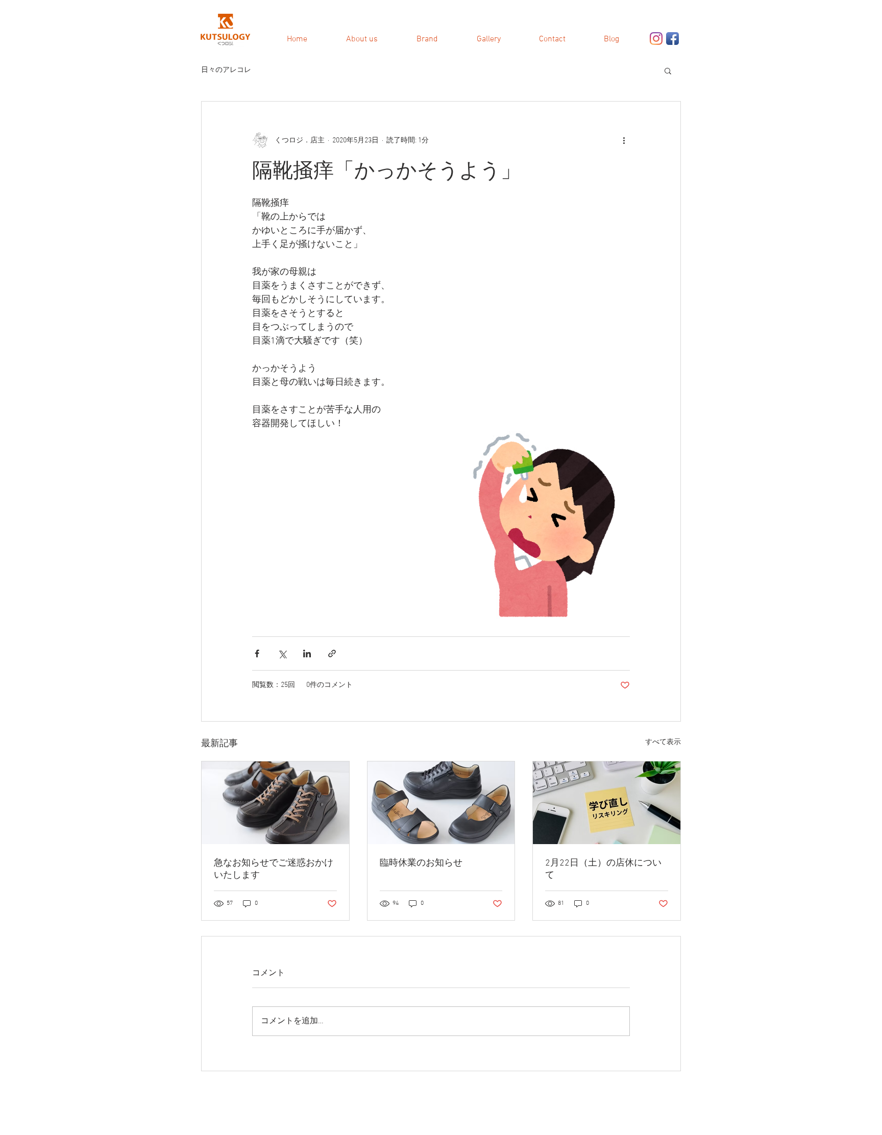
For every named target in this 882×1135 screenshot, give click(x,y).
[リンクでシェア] (332, 653)
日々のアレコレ (226, 70)
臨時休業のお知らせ (421, 863)
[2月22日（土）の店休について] (606, 802)
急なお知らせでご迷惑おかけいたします (273, 869)
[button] (668, 70)
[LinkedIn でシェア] (307, 653)
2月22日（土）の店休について (603, 869)
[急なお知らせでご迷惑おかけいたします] (275, 802)
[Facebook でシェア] (257, 653)
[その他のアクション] (624, 140)
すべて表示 (663, 742)
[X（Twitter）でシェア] (282, 653)
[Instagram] (656, 38)
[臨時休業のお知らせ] (441, 802)
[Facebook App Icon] (672, 38)
